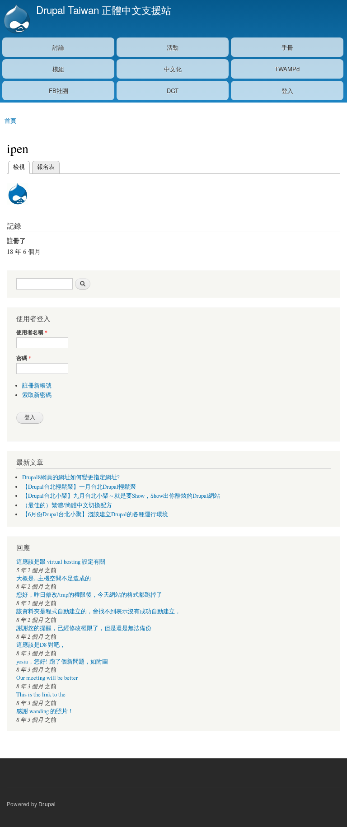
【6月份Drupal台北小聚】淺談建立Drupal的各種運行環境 (95, 514)
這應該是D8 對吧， (41, 645)
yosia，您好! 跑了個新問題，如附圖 (62, 661)
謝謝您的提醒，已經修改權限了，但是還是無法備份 (83, 628)
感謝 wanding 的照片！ (45, 711)
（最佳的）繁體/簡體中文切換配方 (67, 505)
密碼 (23, 358)
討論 (58, 47)
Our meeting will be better (47, 678)
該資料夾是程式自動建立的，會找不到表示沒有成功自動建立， (98, 611)
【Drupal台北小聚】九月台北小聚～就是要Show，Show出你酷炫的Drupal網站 (121, 496)
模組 (58, 69)
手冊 (287, 47)
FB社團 (58, 90)
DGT (172, 90)
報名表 (46, 166)
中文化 (173, 69)
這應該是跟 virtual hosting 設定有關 (60, 561)
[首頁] (16, 18)
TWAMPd (287, 69)
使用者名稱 (31, 332)
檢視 (19, 166)
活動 (172, 47)
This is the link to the (41, 694)
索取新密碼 (37, 395)
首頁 (10, 120)
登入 (287, 90)
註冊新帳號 (37, 385)
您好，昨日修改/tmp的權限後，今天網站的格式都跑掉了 (89, 594)
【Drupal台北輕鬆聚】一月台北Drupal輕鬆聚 (79, 487)
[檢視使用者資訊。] (17, 208)
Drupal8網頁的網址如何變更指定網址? (71, 477)
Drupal (47, 804)
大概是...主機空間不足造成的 (53, 578)
